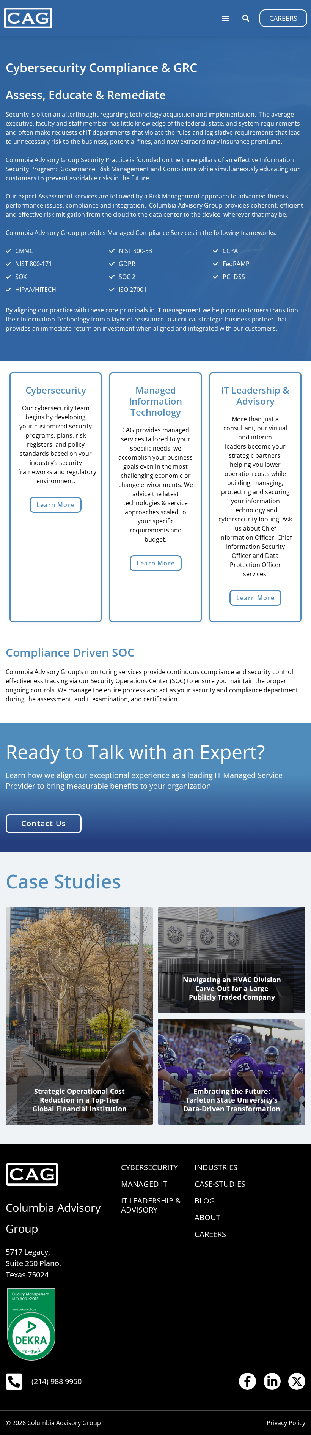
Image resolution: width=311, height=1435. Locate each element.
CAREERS (210, 1234)
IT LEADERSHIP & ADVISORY (151, 1205)
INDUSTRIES (216, 1167)
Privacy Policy (286, 1423)
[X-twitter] (296, 1381)
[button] (225, 18)
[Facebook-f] (247, 1381)
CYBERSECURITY (149, 1167)
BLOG (205, 1201)
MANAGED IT (144, 1184)
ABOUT (207, 1217)
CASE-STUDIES (220, 1184)
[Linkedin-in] (272, 1381)
